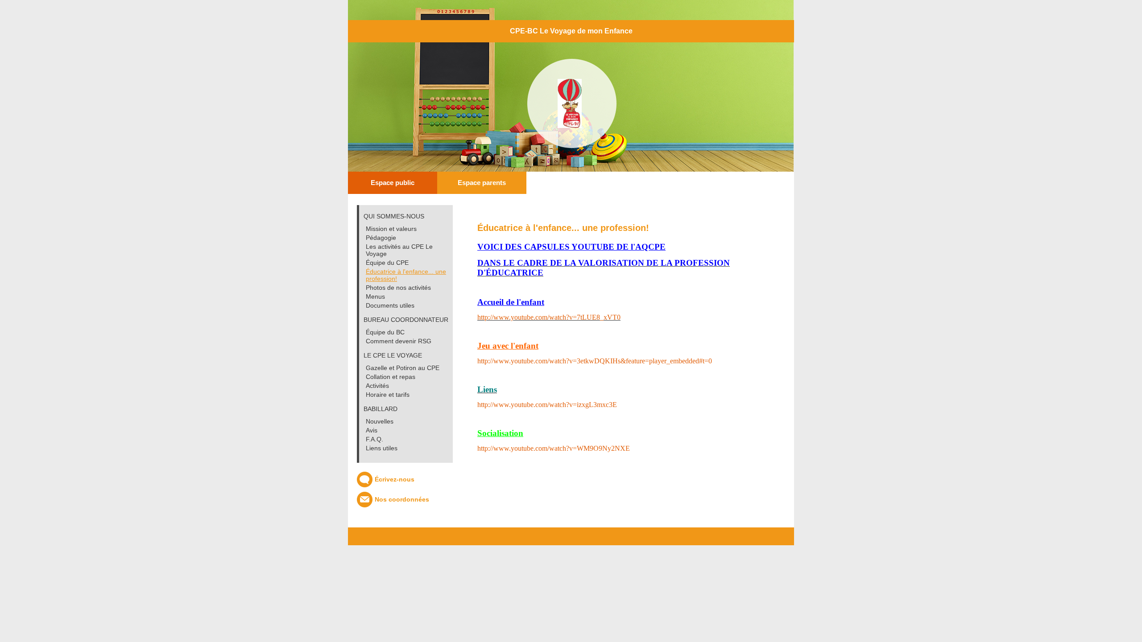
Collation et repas (390, 376)
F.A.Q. (374, 439)
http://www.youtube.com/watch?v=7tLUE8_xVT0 (549, 317)
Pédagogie (381, 237)
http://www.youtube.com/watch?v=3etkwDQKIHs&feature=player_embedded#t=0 (594, 361)
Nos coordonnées (402, 499)
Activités (377, 385)
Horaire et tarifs (388, 394)
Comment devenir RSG (398, 341)
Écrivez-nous (394, 479)
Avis (371, 430)
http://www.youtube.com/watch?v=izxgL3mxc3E (547, 404)
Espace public (392, 182)
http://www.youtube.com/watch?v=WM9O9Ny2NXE (553, 448)
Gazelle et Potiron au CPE (402, 367)
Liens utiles (381, 448)
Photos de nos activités (398, 287)
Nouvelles (379, 421)
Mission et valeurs (391, 228)
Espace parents (482, 182)
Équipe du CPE (387, 262)
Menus (375, 296)
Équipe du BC (385, 332)
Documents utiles (390, 305)
